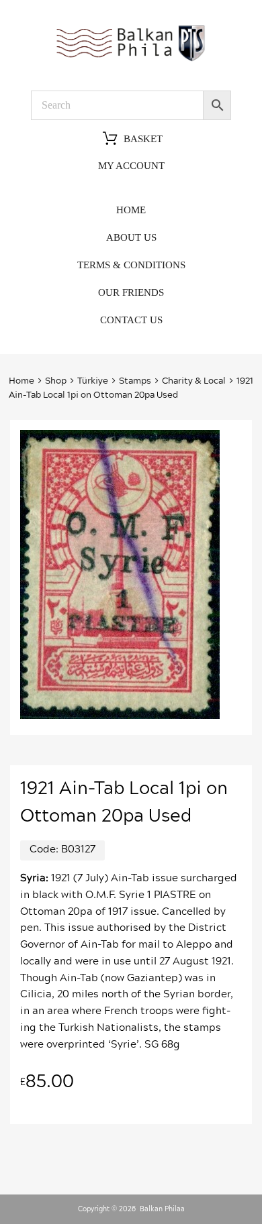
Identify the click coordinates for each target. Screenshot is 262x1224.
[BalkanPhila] (131, 60)
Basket (143, 139)
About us (131, 237)
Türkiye (92, 381)
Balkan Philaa (162, 1209)
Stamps (135, 381)
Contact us (131, 320)
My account (131, 165)
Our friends (131, 292)
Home (131, 210)
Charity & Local (194, 381)
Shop (56, 381)
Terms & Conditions (131, 265)
